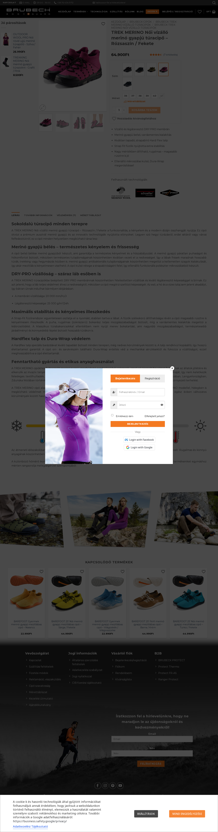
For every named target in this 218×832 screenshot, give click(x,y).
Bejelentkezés (137, 423)
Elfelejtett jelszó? (155, 416)
